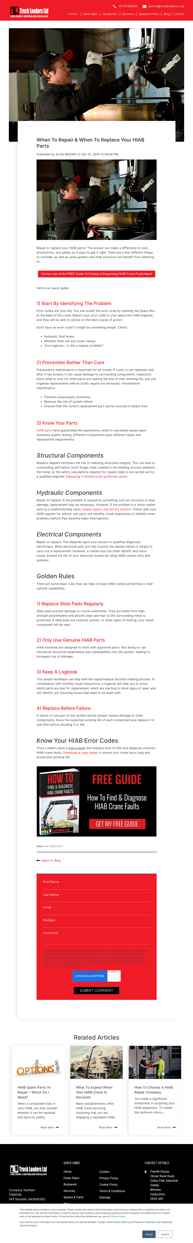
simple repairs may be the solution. (107, 509)
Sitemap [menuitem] (104, 1197)
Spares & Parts (148, 14)
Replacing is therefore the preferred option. (97, 476)
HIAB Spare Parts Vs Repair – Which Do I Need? (34, 1092)
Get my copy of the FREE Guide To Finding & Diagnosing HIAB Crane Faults (96, 274)
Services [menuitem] (69, 1191)
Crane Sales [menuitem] (71, 1178)
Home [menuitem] (67, 1171)
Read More (47, 1127)
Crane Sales (89, 14)
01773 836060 (128, 6)
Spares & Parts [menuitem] (73, 1197)
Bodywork (109, 14)
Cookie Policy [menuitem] (108, 1184)
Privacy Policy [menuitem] (108, 1178)
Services (127, 14)
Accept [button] (149, 1234)
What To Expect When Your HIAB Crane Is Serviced (94, 1092)
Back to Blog (51, 860)
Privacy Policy (118, 1216)
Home (72, 14)
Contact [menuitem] (104, 1172)
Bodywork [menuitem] (70, 1184)
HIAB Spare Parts (53, 846)
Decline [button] (165, 1234)
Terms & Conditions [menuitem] (112, 1191)
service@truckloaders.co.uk (166, 6)
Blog (167, 14)
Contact (179, 14)
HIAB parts (44, 430)
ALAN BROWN (66, 154)
